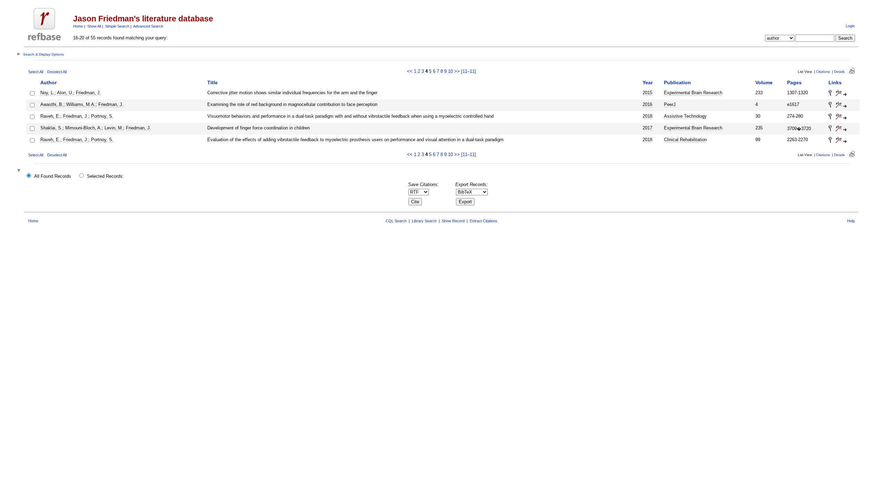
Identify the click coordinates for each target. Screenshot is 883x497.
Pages (794, 82)
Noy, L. (47, 92)
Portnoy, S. (102, 116)
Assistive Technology (685, 116)
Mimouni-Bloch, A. (83, 127)
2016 (647, 104)
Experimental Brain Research (693, 92)
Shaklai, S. (51, 127)
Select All (35, 72)
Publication (677, 82)
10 (450, 71)
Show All (94, 26)
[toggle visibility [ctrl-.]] (19, 171)
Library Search (424, 221)
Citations (823, 72)
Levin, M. (114, 127)
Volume (764, 82)
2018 (647, 116)
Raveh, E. (50, 116)
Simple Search (117, 26)
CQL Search (396, 221)
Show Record (453, 221)
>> (457, 71)
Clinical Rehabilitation (685, 139)
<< (410, 71)
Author (48, 82)
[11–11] (468, 71)
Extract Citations (483, 221)
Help (851, 221)
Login (850, 26)
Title (212, 82)
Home (78, 26)
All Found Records (52, 176)
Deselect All (57, 72)
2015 (647, 92)
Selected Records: (105, 176)
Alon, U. (65, 92)
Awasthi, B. (51, 104)
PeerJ (670, 104)
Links (835, 82)
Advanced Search (148, 26)
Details (839, 72)
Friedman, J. (88, 92)
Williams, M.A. (81, 104)
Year (648, 82)
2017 (647, 127)
